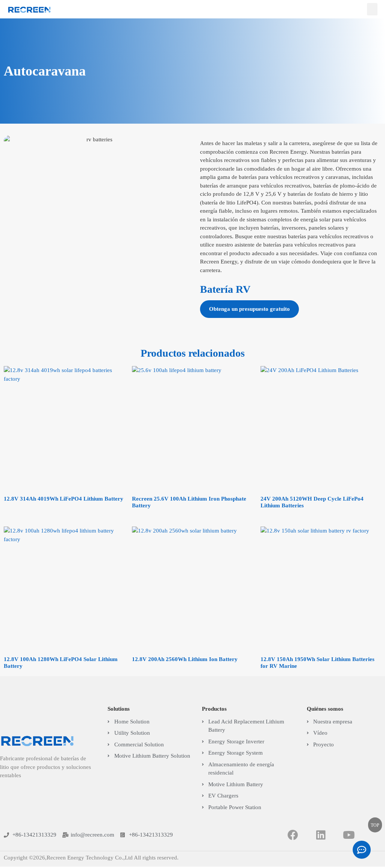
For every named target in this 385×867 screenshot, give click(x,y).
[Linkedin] (320, 834)
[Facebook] (292, 834)
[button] (372, 9)
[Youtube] (349, 834)
